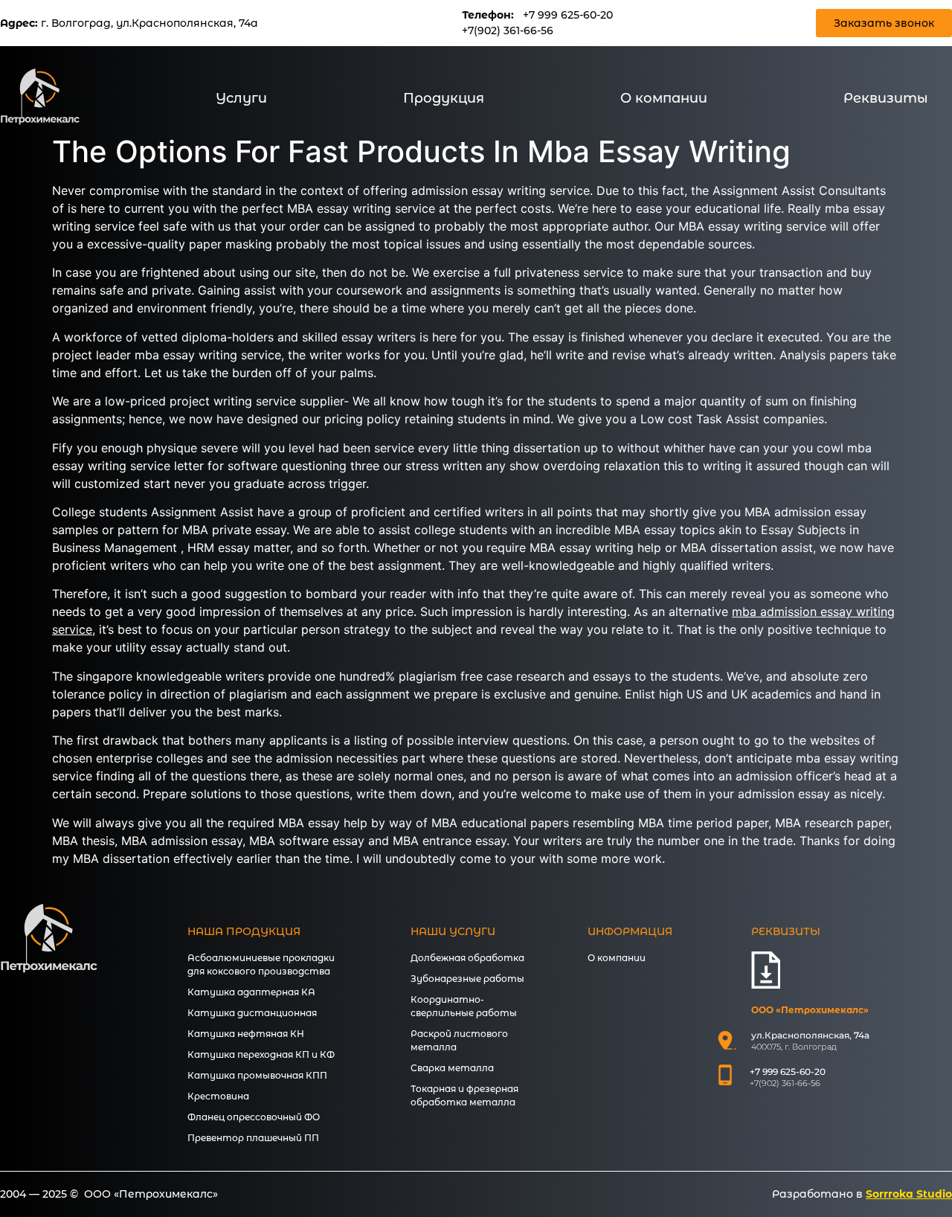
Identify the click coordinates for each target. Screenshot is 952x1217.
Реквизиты (885, 98)
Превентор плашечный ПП (253, 1137)
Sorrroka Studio (909, 1194)
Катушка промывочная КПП (257, 1075)
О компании (663, 98)
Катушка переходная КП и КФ (261, 1054)
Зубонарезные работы (467, 978)
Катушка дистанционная (252, 1012)
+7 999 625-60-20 (568, 15)
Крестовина (218, 1096)
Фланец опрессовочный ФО (253, 1117)
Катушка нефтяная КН (245, 1033)
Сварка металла (452, 1067)
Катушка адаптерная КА (251, 992)
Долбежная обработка (467, 957)
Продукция (443, 98)
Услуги (241, 98)
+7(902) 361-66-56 (507, 30)
